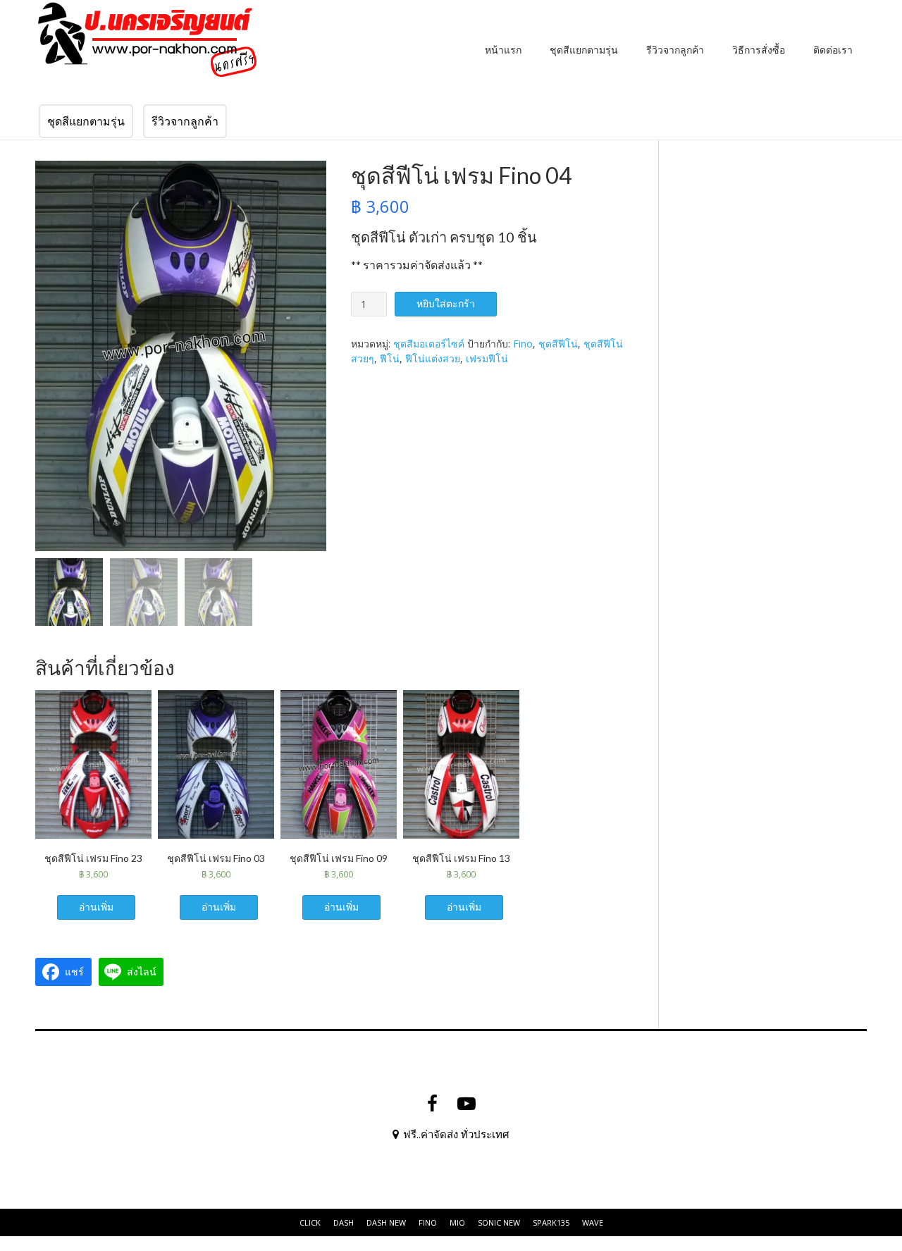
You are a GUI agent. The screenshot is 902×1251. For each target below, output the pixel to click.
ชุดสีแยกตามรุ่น (584, 50)
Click (310, 1222)
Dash (343, 1222)
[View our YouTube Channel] (466, 1104)
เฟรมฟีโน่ (487, 358)
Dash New (386, 1222)
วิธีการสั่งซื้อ (758, 50)
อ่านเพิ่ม (96, 906)
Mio (457, 1222)
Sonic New (499, 1222)
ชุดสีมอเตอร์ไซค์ (428, 343)
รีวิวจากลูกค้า (675, 50)
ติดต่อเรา (833, 50)
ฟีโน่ (390, 358)
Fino (523, 343)
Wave (592, 1222)
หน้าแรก (503, 50)
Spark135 (551, 1222)
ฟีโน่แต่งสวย (432, 358)
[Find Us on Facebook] (432, 1104)
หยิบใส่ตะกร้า (445, 303)
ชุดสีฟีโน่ (558, 343)
